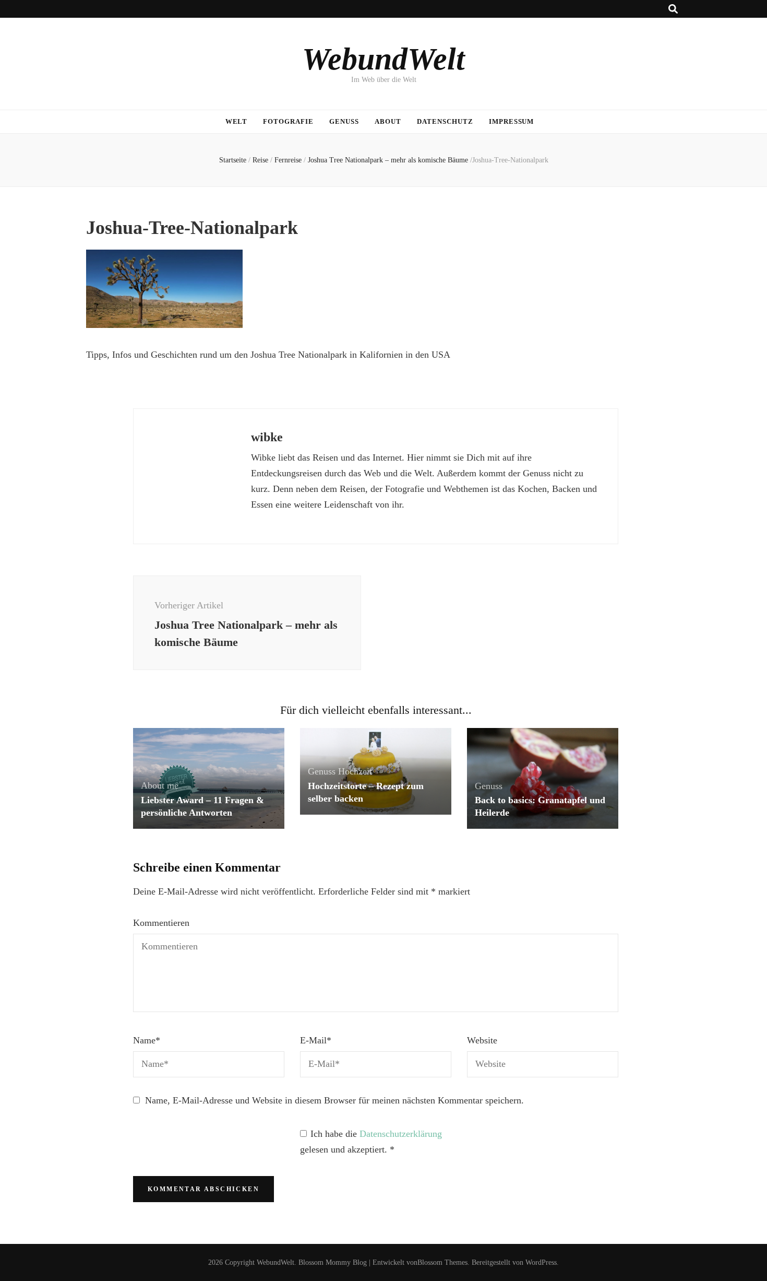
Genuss (344, 121)
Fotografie (288, 121)
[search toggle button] (673, 9)
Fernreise (288, 160)
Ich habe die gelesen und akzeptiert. (371, 1142)
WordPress (541, 1262)
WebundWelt (383, 59)
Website (482, 1040)
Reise (260, 160)
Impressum (511, 121)
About (388, 121)
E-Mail (315, 1040)
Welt (236, 121)
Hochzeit (355, 771)
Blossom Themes (442, 1262)
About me (159, 785)
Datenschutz (445, 121)
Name (146, 1040)
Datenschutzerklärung (400, 1134)
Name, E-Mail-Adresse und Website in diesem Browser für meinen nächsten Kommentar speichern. (334, 1100)
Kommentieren (161, 923)
